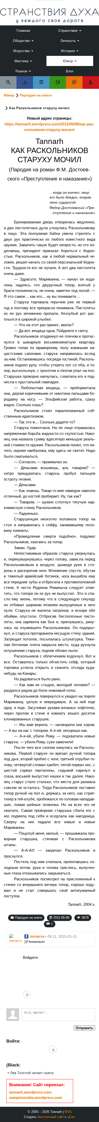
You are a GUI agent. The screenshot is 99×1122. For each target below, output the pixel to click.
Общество (22, 41)
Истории (68, 51)
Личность (68, 41)
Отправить (84, 1028)
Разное (21, 71)
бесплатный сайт (51, 1117)
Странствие (68, 30)
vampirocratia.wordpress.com (35, 1097)
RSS (68, 1112)
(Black (12, 1065)
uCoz (71, 1117)
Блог (70, 71)
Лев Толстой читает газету (32, 1073)
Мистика (21, 61)
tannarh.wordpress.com (30, 1092)
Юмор (68, 61)
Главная (23, 30)
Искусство (22, 51)
